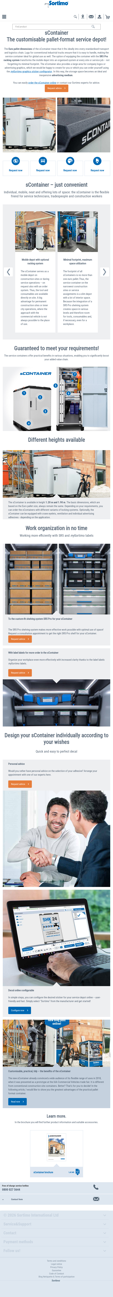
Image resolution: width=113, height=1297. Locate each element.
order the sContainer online (42, 82)
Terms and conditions (56, 1261)
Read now (15, 1101)
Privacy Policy (56, 1267)
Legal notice (56, 1264)
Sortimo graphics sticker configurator (31, 71)
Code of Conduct (56, 1273)
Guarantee (56, 1270)
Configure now (17, 1010)
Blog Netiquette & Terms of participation (57, 1276)
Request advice (55, 88)
